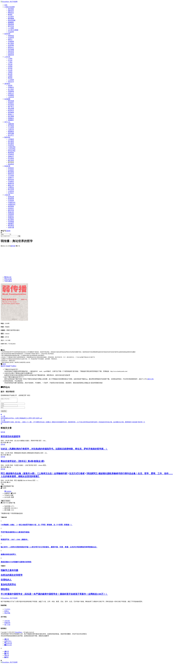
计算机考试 (11, 147)
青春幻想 (11, 212)
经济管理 (7, 34)
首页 (5, 5)
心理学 (10, 58)
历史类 (10, 64)
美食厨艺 (11, 103)
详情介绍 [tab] (8, 277)
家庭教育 (11, 131)
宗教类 (10, 72)
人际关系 (11, 97)
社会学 (10, 60)
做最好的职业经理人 (8, 554)
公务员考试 (11, 149)
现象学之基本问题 (9, 570)
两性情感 (11, 101)
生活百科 (11, 170)
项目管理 (11, 51)
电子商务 (11, 43)
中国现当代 (11, 202)
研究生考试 (11, 150)
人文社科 (7, 57)
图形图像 (11, 18)
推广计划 (7, 624)
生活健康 (7, 99)
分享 (3, 366)
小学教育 (11, 139)
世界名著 (11, 197)
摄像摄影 (11, 22)
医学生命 (11, 179)
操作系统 (11, 9)
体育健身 (11, 112)
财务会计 (11, 47)
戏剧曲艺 (11, 223)
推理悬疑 (11, 206)
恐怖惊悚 (11, 214)
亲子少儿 (7, 122)
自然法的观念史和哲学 (12, 575)
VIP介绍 (7, 621)
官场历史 (11, 216)
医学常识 (11, 110)
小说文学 (7, 195)
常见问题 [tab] (9, 279)
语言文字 (11, 81)
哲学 (4, 364)
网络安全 (11, 12)
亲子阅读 (11, 126)
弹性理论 (5, 589)
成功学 (10, 85)
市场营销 (11, 41)
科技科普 (7, 166)
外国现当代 (11, 204)
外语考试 (11, 145)
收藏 (8, 366)
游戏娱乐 (11, 118)
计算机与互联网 (9, 7)
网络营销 (11, 24)
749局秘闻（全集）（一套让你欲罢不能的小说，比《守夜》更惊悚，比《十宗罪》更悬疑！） (37, 525)
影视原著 (11, 198)
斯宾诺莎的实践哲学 (10, 436)
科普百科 (11, 168)
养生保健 (11, 108)
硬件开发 (11, 26)
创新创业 (11, 35)
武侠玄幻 (11, 208)
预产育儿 (11, 106)
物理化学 (11, 173)
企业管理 (11, 37)
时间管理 (11, 53)
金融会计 (11, 156)
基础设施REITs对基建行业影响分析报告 (16, 562)
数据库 (10, 14)
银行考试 (11, 160)
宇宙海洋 (11, 181)
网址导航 (7, 613)
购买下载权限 (6, 500)
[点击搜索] (19, 236)
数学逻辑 (11, 172)
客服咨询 (7, 622)
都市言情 (11, 210)
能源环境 (11, 183)
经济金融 (11, 49)
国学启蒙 (11, 133)
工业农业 (11, 191)
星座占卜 (11, 114)
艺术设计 (11, 193)
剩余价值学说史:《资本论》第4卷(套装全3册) (22, 461)
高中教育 (11, 143)
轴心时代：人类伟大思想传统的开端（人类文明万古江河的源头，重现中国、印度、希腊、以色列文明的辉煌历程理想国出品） (49, 547)
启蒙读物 (11, 124)
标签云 (6, 611)
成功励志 (7, 83)
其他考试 (11, 164)
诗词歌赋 (11, 221)
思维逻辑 (11, 91)
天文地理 (11, 175)
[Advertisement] (87, 262)
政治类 (10, 74)
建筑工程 (11, 185)
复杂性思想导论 (8, 584)
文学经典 (11, 200)
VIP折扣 (8, 491)
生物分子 (11, 177)
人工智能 (11, 28)
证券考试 (11, 154)
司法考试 (11, 158)
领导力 (10, 39)
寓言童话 (11, 225)
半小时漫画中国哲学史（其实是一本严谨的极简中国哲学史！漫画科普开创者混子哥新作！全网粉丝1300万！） (54, 594)
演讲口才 (11, 93)
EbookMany (18, 632)
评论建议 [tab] (9, 281)
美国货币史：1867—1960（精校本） (15, 539)
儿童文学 (11, 129)
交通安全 (11, 187)
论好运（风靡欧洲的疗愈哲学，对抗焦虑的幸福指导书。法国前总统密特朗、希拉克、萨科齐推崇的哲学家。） (54, 449)
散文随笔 (11, 220)
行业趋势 (11, 32)
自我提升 (11, 87)
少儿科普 (11, 127)
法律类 (10, 76)
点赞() (14, 366)
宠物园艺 (11, 120)
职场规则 (11, 95)
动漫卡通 (11, 227)
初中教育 (11, 141)
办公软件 (11, 16)
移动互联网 (11, 20)
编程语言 (11, 11)
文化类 (10, 70)
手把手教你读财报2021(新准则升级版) (15, 532)
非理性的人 (6, 580)
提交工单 (150, 379)
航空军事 (11, 189)
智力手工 (11, 135)
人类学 (10, 62)
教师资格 (11, 152)
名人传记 (11, 89)
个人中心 (7, 609)
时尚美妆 (11, 104)
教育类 (10, 78)
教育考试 (7, 137)
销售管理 (11, 55)
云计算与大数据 (13, 30)
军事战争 (11, 218)
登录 (8, 231)
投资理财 (11, 45)
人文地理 (11, 80)
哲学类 (10, 68)
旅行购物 (11, 116)
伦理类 (10, 66)
